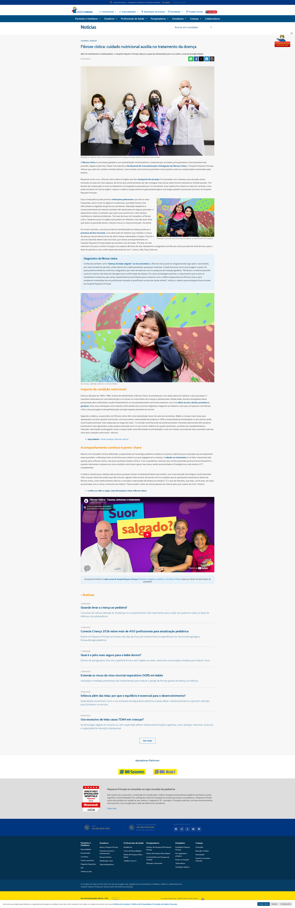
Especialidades (129, 12)
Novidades (176, 12)
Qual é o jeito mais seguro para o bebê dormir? (111, 655)
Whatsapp (190, 58)
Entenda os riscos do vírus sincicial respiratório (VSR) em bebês (122, 675)
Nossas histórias (105, 857)
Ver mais (147, 740)
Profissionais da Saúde (134, 843)
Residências (128, 847)
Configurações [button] (285, 904)
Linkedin (206, 58)
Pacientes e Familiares (86, 18)
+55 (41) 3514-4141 (145, 827)
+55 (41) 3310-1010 (100, 828)
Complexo (85, 41)
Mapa (115, 900)
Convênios (84, 857)
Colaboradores (212, 18)
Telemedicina (180, 863)
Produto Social (196, 12)
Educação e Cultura (202, 851)
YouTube (169, 579)
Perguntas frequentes (88, 864)
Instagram (151, 579)
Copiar (211, 58)
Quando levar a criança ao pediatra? (104, 607)
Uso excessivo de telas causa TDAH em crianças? (112, 719)
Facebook (196, 58)
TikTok (177, 579)
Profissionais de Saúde (132, 18)
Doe (282, 41)
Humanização (85, 853)
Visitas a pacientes (87, 860)
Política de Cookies (121, 904)
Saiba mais (111, 808)
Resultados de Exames (154, 12)
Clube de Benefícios (107, 864)
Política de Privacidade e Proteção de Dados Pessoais (154, 904)
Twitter (201, 58)
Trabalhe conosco (130, 861)
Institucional (108, 12)
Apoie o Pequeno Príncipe (109, 847)
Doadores (109, 18)
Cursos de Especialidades (133, 851)
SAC (82, 868)
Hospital (93, 41)
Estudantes (178, 18)
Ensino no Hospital (182, 860)
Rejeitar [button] (274, 904)
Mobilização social (106, 861)
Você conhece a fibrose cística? (115, 439)
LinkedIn (159, 579)
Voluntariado (199, 855)
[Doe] (211, 11)
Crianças (194, 18)
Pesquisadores (158, 18)
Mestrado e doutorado (154, 863)
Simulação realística (182, 867)
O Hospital (199, 847)
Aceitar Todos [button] (263, 904)
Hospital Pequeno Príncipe (82, 10)
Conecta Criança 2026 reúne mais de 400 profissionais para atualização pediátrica (135, 631)
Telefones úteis (86, 871)
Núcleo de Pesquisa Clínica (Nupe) (158, 853)
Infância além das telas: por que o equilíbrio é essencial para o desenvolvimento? (133, 696)
